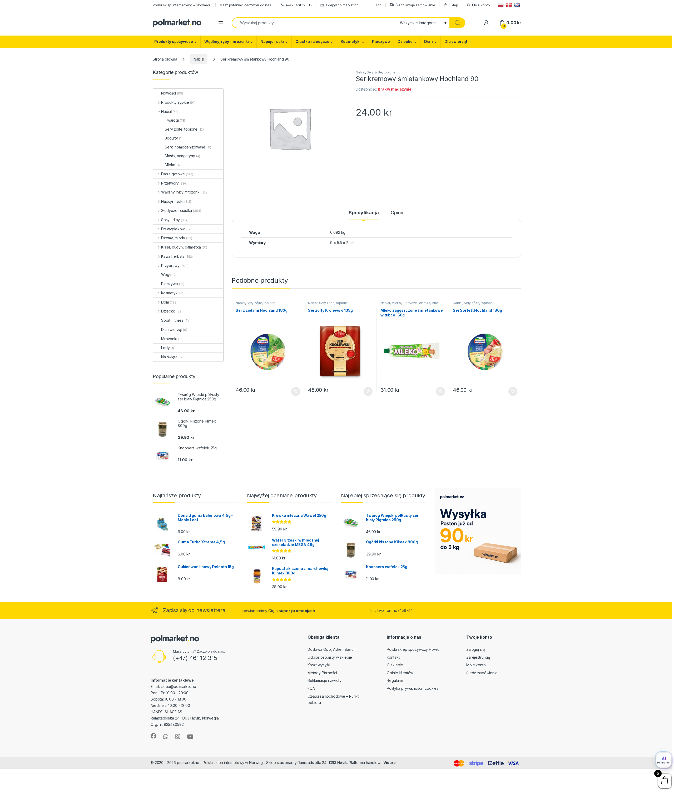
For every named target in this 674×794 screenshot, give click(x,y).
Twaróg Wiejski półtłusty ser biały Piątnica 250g (57, 783)
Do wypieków (173, 229)
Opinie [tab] (397, 212)
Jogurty (171, 138)
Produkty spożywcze (173, 41)
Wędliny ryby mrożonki (180, 192)
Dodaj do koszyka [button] (293, 391)
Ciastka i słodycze (312, 41)
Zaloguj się (475, 649)
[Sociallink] (153, 736)
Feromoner (407, 762)
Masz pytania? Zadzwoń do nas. (246, 5)
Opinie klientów (400, 673)
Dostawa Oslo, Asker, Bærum (332, 649)
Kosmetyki (350, 41)
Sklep (453, 5)
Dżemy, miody (173, 238)
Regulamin (395, 680)
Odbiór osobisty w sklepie (330, 657)
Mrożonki (169, 338)
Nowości (168, 93)
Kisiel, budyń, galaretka (181, 247)
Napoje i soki (272, 41)
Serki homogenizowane (185, 147)
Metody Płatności (322, 673)
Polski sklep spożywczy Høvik (413, 649)
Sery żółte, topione (381, 72)
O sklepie (395, 665)
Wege (166, 274)
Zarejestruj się (478, 657)
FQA (311, 688)
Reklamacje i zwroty (324, 680)
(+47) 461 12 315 (299, 5)
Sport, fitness (172, 320)
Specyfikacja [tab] (364, 212)
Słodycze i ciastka (416, 303)
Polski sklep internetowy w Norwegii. (182, 5)
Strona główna (165, 59)
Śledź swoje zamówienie (415, 5)
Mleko (396, 303)
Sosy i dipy (170, 219)
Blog (378, 5)
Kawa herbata (173, 256)
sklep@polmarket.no (342, 5)
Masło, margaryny (180, 155)
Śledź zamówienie (482, 673)
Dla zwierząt (455, 41)
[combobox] (314, 22)
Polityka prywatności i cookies (412, 688)
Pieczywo (381, 41)
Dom (428, 41)
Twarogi (172, 120)
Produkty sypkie (175, 102)
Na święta (169, 357)
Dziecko (405, 41)
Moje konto (481, 5)
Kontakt (393, 657)
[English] (517, 5)
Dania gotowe (173, 174)
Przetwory (170, 183)
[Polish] (501, 5)
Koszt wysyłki (319, 665)
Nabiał (199, 59)
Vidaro (389, 762)
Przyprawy (170, 265)
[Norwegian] (509, 5)
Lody (165, 347)
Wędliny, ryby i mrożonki (226, 41)
